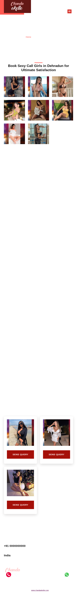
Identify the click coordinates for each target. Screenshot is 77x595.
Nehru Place (60, 553)
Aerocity (42, 544)
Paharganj (43, 561)
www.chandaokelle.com (40, 590)
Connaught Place (45, 557)
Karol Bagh (60, 548)
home (28, 37)
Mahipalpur (43, 553)
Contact (59, 561)
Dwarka (59, 544)
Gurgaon (43, 548)
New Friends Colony (63, 557)
